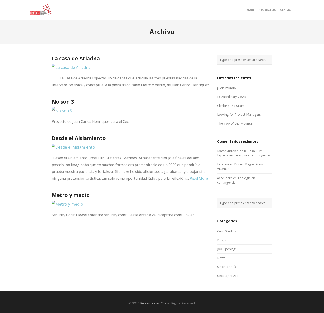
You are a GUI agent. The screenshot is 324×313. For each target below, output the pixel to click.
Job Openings (227, 249)
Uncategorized (227, 276)
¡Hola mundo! (226, 88)
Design (222, 240)
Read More (199, 178)
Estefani (223, 164)
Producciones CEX (153, 303)
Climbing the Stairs (230, 106)
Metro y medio (71, 194)
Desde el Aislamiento (79, 138)
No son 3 (63, 101)
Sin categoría (226, 267)
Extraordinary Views (231, 97)
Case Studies (226, 231)
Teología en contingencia (252, 155)
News (221, 258)
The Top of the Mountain (235, 123)
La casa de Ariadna (76, 58)
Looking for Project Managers (239, 114)
